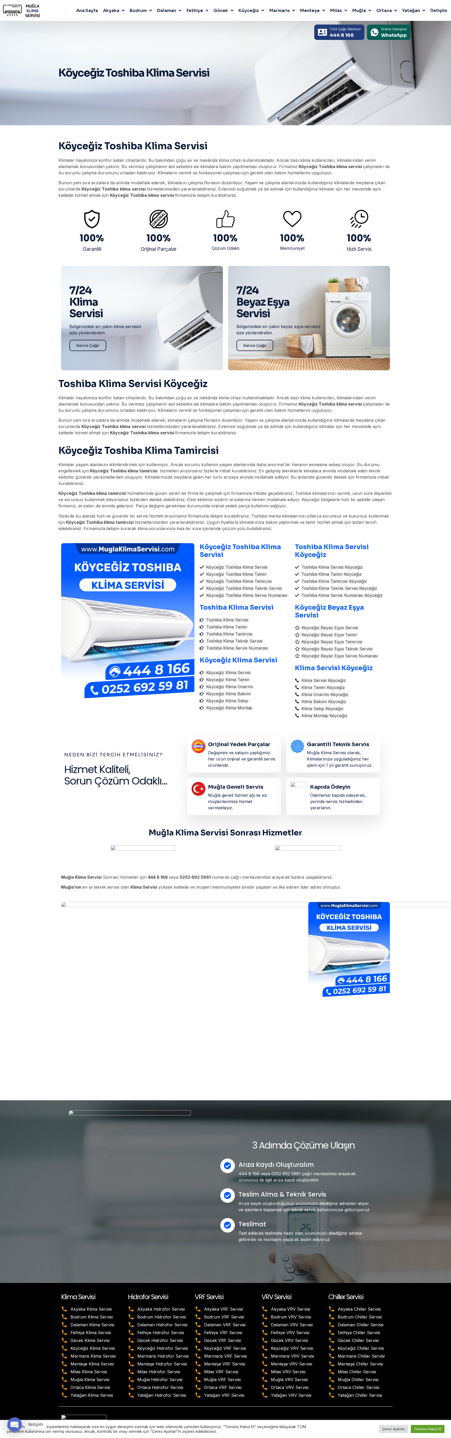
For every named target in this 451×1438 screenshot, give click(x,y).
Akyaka (111, 10)
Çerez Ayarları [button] (393, 1429)
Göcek (220, 10)
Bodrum (138, 10)
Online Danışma (394, 29)
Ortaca (384, 10)
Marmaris (279, 10)
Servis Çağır (87, 345)
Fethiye (195, 10)
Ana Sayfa (87, 10)
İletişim (438, 10)
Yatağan (411, 10)
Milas (336, 10)
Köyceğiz (249, 10)
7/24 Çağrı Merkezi (345, 29)
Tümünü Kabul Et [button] (427, 1429)
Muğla (359, 10)
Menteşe (310, 10)
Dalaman (166, 10)
